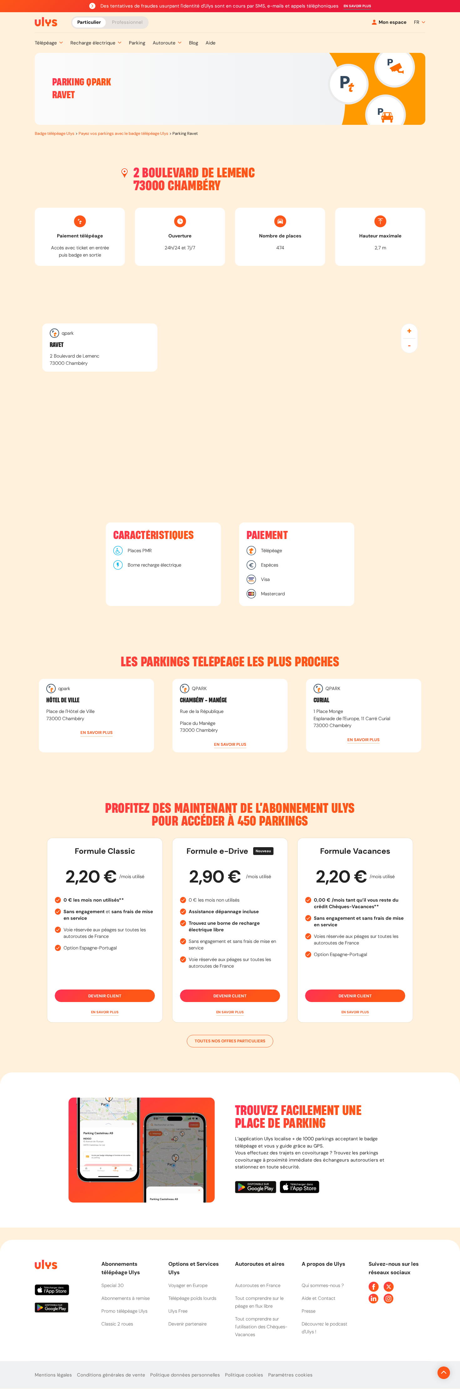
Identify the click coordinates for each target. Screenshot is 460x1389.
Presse (308, 1311)
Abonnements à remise (125, 1298)
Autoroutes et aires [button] (259, 1263)
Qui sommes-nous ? (323, 1285)
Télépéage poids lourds (192, 1298)
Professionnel (127, 22)
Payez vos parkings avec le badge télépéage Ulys (123, 133)
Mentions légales (53, 1375)
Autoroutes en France (257, 1285)
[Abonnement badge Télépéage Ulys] (46, 22)
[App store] (299, 1188)
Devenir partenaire (187, 1324)
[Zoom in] (409, 331)
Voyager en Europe (187, 1285)
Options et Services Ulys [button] (193, 1268)
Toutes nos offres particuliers (230, 1041)
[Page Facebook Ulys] (374, 1287)
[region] (230, 394)
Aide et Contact (318, 1298)
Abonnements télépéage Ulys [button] (120, 1268)
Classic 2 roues (117, 1324)
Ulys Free (177, 1311)
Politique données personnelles (185, 1375)
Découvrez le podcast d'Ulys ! (324, 1328)
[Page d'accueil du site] (45, 1265)
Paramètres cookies (290, 1375)
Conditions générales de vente (111, 1375)
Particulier (89, 22)
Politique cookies (244, 1375)
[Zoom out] (409, 345)
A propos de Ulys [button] (323, 1263)
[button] (357, 6)
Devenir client (104, 996)
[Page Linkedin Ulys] (374, 1299)
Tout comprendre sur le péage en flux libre (259, 1302)
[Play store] (257, 1188)
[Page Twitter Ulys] (389, 1287)
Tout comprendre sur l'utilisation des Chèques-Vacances (261, 1327)
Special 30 (112, 1285)
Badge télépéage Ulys (54, 133)
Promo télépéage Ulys (124, 1311)
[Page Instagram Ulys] (389, 1299)
